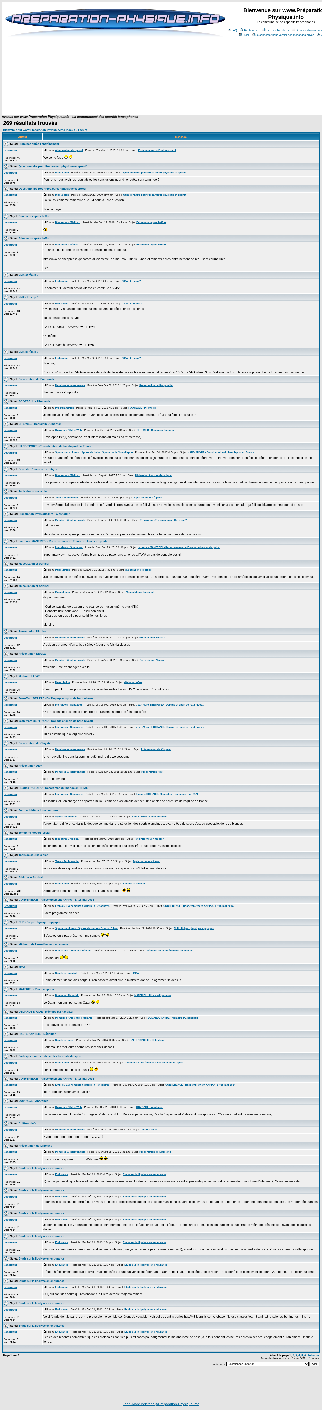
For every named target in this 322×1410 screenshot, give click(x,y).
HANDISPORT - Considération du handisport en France (55, 446)
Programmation (64, 407)
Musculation (62, 569)
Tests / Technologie (67, 497)
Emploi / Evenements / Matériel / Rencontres (82, 905)
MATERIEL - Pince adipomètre (38, 989)
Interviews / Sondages (69, 547)
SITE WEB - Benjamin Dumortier (40, 423)
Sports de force (64, 1040)
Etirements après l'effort (35, 216)
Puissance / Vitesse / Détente (73, 950)
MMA (22, 966)
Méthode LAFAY (29, 676)
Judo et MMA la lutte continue (38, 810)
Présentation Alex (30, 765)
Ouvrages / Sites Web (68, 430)
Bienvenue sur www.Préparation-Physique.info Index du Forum (45, 129)
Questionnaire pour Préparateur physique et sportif (53, 166)
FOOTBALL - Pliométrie (34, 401)
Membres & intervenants (70, 385)
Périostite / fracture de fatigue (38, 469)
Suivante (313, 1355)
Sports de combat (66, 816)
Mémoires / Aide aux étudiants (73, 1017)
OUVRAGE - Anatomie (33, 1100)
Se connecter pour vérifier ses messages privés (284, 34)
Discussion (62, 172)
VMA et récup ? (29, 274)
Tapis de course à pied (33, 491)
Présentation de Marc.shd (35, 1145)
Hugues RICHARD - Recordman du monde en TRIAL (53, 787)
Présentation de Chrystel (35, 743)
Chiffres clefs (27, 1123)
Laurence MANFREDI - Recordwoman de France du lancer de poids (63, 541)
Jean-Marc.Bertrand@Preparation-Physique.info (161, 1404)
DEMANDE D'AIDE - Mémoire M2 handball (46, 1011)
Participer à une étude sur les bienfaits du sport (50, 1056)
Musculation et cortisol (34, 563)
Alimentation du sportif (69, 150)
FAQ (234, 30)
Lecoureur (10, 150)
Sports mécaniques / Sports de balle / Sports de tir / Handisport (94, 452)
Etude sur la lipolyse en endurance (41, 1168)
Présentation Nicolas (32, 631)
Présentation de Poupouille (37, 379)
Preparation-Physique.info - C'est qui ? (44, 513)
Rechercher (251, 30)
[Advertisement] (128, 99)
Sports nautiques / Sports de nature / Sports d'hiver (86, 928)
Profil (246, 34)
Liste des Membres (277, 30)
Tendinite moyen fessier (34, 832)
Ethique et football (31, 877)
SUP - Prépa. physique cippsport (40, 922)
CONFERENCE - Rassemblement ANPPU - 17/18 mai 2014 (56, 899)
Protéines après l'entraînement (39, 143)
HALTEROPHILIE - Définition (37, 1033)
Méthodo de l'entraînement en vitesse (43, 944)
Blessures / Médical (67, 222)
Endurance (61, 281)
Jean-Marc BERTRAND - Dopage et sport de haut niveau (56, 698)
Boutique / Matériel (67, 995)
